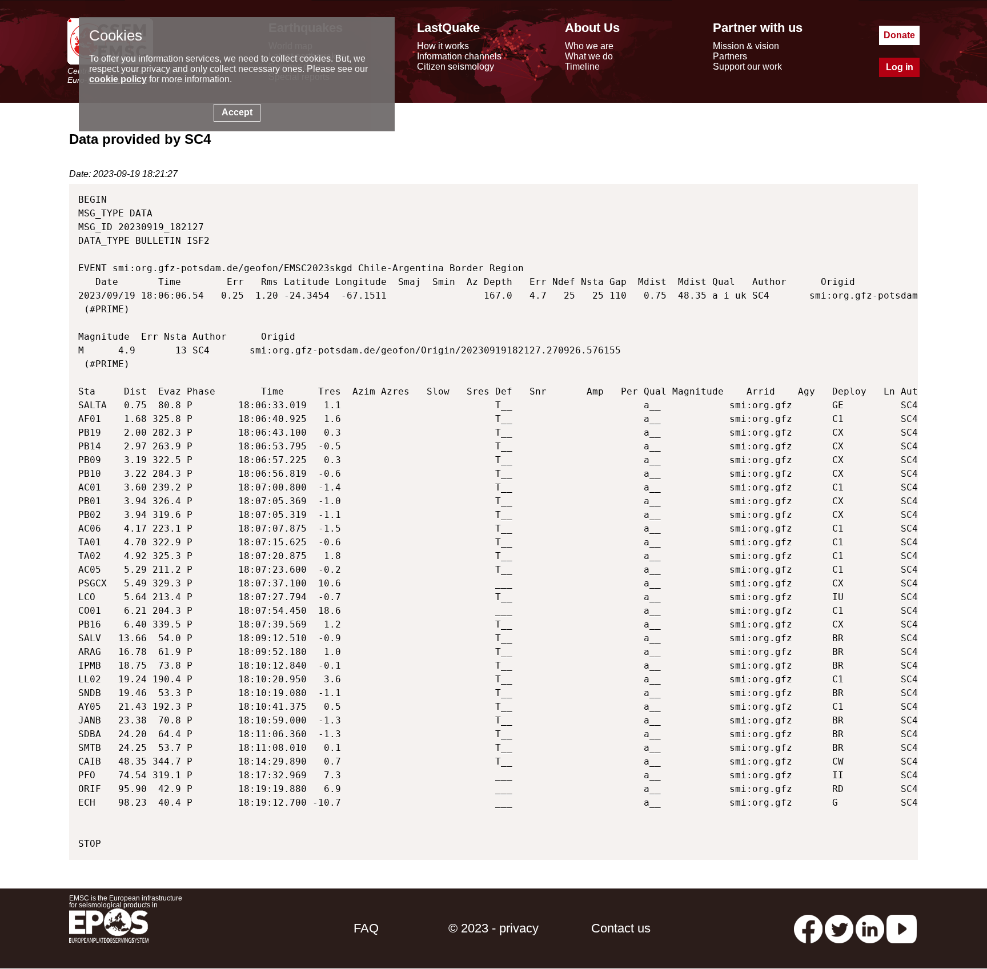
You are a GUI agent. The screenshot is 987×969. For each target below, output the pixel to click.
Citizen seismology (455, 66)
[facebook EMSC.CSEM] (808, 928)
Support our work (747, 66)
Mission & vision (746, 46)
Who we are (589, 46)
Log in (899, 67)
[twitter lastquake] (839, 928)
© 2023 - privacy (493, 928)
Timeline (582, 66)
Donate (899, 35)
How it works (443, 46)
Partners (730, 56)
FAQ (366, 928)
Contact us (621, 928)
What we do (589, 56)
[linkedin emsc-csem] (870, 928)
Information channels (459, 56)
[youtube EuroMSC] (901, 928)
